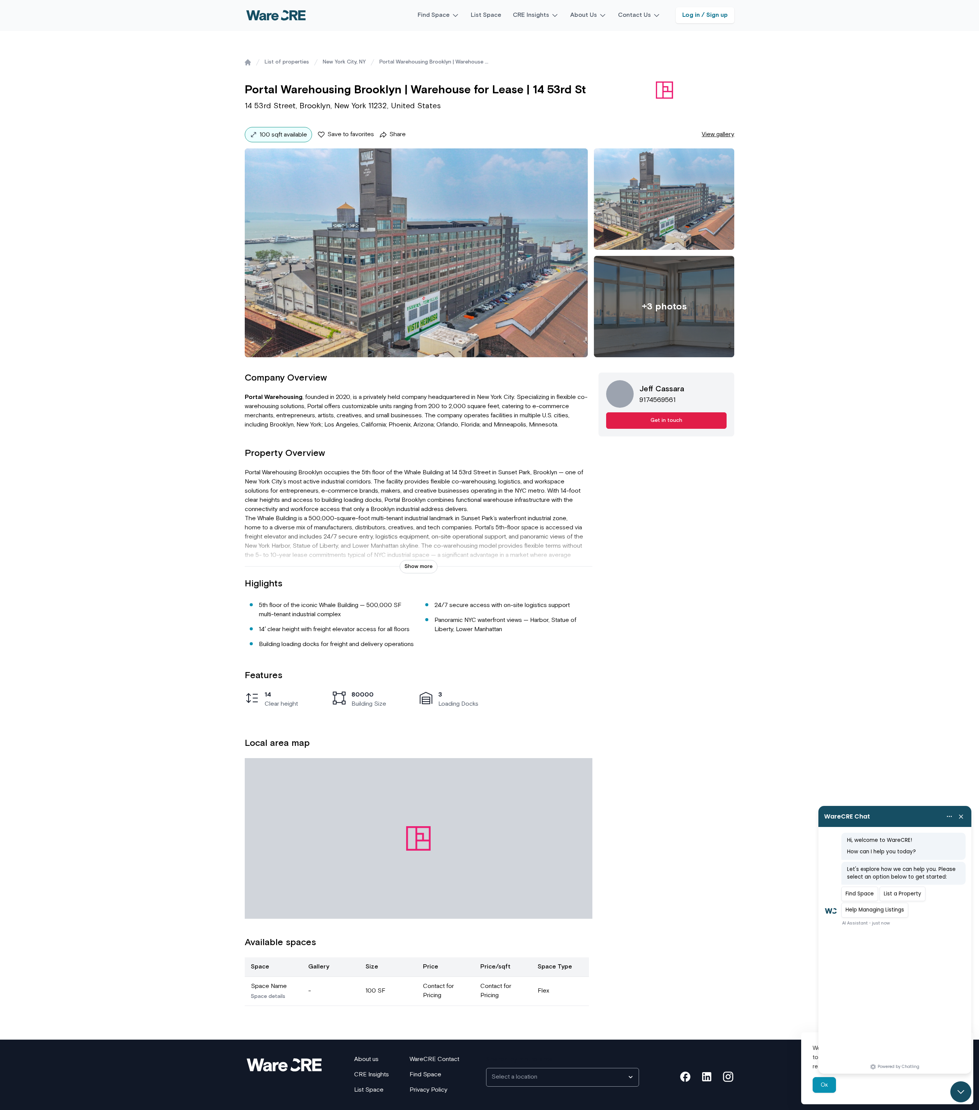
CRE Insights (531, 15)
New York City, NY (344, 62)
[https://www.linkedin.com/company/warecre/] (707, 1077)
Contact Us (634, 15)
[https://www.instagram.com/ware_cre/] (728, 1077)
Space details (268, 996)
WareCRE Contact (434, 1059)
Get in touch (666, 420)
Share (397, 134)
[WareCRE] (276, 15)
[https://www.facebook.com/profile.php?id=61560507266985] (685, 1077)
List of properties (287, 62)
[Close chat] (960, 1091)
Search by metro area (519, 1059)
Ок (824, 1085)
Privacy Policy (428, 1090)
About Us (583, 15)
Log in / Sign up (705, 15)
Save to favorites (350, 134)
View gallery (718, 134)
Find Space (434, 15)
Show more (419, 566)
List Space (486, 15)
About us (366, 1059)
